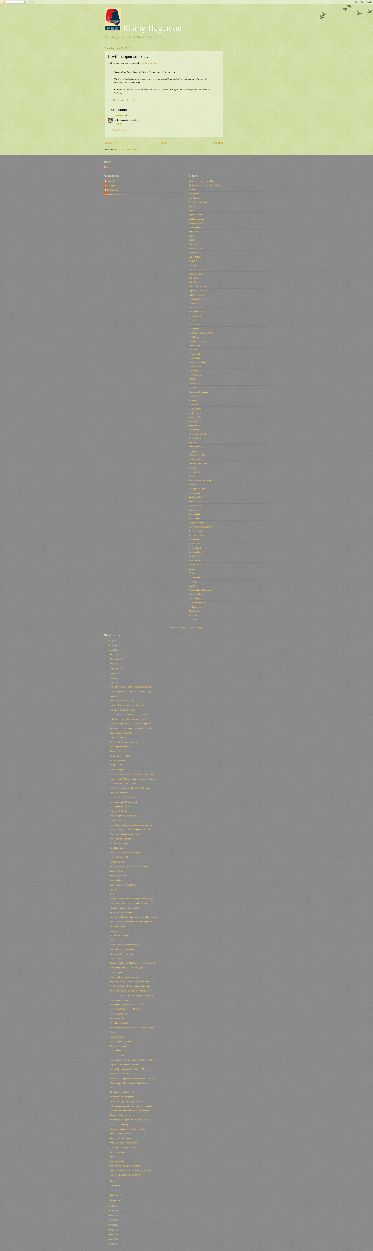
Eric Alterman (195, 307)
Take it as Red (195, 560)
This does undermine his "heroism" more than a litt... (132, 774)
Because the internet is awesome (124, 741)
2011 (110, 1210)
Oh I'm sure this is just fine (121, 953)
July (112, 677)
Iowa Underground (197, 362)
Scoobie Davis (195, 518)
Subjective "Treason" (119, 792)
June (112, 682)
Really (112, 893)
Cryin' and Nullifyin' (118, 810)
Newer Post (111, 143)
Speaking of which (118, 751)
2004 (110, 1243)
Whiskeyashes (195, 611)
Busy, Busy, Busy (196, 248)
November (114, 658)
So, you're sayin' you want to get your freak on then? (132, 728)
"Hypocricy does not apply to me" (124, 907)
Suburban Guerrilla (197, 551)
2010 (110, 1215)
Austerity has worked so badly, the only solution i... (132, 1170)
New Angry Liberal (197, 433)
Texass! (113, 1087)
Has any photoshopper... (120, 746)
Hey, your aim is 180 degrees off (124, 801)
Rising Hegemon (151, 27)
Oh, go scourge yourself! (120, 732)
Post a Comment (119, 130)
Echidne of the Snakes (198, 298)
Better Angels (195, 227)
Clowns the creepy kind (120, 755)
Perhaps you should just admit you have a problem (131, 921)
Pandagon (193, 476)
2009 (110, 1220)
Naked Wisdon (195, 425)
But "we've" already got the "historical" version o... (132, 787)
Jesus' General (195, 374)
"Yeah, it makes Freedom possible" (125, 944)
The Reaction (194, 492)
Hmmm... (114, 939)
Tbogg (191, 573)
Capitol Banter (195, 261)
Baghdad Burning (196, 218)
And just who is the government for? (125, 1165)
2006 (110, 1234)
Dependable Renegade (198, 290)
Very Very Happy (196, 594)
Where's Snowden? (118, 820)
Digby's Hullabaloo (197, 294)
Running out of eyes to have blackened (126, 1004)
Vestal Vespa (194, 598)
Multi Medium (195, 421)
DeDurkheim (112, 190)
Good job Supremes (118, 769)
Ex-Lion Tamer (195, 315)
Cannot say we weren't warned (123, 783)
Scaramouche (194, 513)
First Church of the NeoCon (201, 332)
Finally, (113, 1156)
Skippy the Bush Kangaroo (200, 526)
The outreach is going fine (121, 999)
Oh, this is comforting (119, 1124)
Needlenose (194, 429)
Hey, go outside (116, 1036)
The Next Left (195, 438)
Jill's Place (193, 379)
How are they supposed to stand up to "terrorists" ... (132, 1110)
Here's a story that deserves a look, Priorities (129, 903)
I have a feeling (116, 737)
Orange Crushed (117, 861)
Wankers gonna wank (119, 1013)
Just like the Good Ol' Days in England (126, 967)
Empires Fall (194, 303)
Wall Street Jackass (197, 602)
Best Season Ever (117, 1018)
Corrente (192, 265)
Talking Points (195, 564)
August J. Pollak (196, 214)
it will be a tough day (149, 62)
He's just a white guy (119, 843)
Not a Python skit (117, 1161)
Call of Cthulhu (195, 256)
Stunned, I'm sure (117, 870)
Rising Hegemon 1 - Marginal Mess (204, 185)
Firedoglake (194, 328)
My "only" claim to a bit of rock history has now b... (132, 995)
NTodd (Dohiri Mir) (197, 454)
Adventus (193, 189)
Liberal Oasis (194, 395)
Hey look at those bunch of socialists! (126, 1064)
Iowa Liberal (194, 353)
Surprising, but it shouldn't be (122, 1091)
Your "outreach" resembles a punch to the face (130, 714)
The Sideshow (195, 577)
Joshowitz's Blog (196, 383)
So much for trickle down (120, 1138)
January (113, 1199)
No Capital (193, 450)
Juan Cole (193, 387)
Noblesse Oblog (196, 446)
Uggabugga (193, 585)
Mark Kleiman (195, 408)
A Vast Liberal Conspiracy (200, 589)
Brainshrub (193, 244)
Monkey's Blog (195, 416)
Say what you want (118, 1045)
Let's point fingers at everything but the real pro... (131, 829)
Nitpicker (193, 442)
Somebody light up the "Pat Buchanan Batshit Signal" (133, 962)
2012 (110, 1205)
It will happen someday (120, 1073)
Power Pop (193, 484)
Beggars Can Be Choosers (200, 222)
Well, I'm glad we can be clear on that (126, 1041)
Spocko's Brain (195, 530)
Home (164, 143)
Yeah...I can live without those (123, 884)
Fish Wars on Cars (197, 341)
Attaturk (110, 181)
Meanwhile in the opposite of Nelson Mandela (130, 1068)
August (113, 673)
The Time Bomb (117, 1055)
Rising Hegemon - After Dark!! (202, 180)
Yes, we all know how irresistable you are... (128, 705)
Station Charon (195, 539)
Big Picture (193, 231)
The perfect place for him (120, 838)
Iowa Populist (194, 357)
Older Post (216, 143)
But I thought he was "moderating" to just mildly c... (132, 691)
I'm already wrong (117, 926)
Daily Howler (194, 277)
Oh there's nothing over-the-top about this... (128, 1128)
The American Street (198, 202)
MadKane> (193, 400)
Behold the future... (118, 847)
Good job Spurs (116, 972)
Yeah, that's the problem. (120, 857)
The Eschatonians (196, 311)
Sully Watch (194, 556)
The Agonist (194, 193)
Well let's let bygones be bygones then (126, 1101)
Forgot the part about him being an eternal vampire (131, 981)
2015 (110, 640)
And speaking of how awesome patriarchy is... (130, 1082)
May (112, 1180)
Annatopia (193, 206)
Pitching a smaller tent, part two (123, 1142)
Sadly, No (193, 509)
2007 (110, 1229)
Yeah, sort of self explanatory (122, 700)
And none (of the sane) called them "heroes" (129, 866)
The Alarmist (194, 197)
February (114, 1195)
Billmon (192, 235)
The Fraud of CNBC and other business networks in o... (134, 778)
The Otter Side (195, 471)
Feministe (193, 320)
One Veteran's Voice (198, 463)
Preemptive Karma (197, 488)
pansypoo (119, 115)
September (115, 668)
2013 (110, 650)
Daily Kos (193, 282)
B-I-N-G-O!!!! (116, 764)
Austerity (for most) (118, 875)
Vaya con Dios (116, 880)
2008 (110, 1224)
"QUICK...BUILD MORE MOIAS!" (126, 1174)
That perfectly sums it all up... (123, 709)
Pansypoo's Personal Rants (200, 480)
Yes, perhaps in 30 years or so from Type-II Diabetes (132, 1027)
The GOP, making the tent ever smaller (126, 1147)
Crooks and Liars (196, 273)
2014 (110, 645)
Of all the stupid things (119, 935)
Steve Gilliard (195, 547)
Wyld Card (193, 615)
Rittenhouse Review (197, 501)
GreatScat (193, 349)
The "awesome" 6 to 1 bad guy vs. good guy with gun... (133, 1059)
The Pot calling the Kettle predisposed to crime (130, 985)
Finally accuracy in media (121, 1133)
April (112, 1185)
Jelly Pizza (193, 370)
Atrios (191, 210)
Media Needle (195, 412)
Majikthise (193, 404)
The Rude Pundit (196, 505)
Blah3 (191, 239)
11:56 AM (119, 123)
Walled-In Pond (195, 606)
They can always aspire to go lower (125, 976)
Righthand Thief (196, 497)
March (113, 1190)
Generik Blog (194, 345)
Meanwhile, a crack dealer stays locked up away (131, 824)
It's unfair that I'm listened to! (122, 912)
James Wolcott (195, 366)
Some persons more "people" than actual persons (131, 686)
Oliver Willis (194, 459)
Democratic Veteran (197, 286)
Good (112, 1032)
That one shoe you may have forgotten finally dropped (132, 898)
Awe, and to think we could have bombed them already (133, 916)
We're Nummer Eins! (119, 1022)
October (114, 663)
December (115, 654)
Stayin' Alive (194, 543)
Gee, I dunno (115, 1050)
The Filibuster (195, 324)
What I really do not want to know (124, 833)
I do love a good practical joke (123, 797)
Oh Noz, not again (117, 1151)
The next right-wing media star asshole (126, 815)
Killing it (113, 889)
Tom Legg (193, 581)
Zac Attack (193, 619)
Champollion (112, 185)
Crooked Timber (196, 269)
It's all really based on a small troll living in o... (130, 990)
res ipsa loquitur (114, 194)
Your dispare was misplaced (122, 1096)
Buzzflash (193, 252)
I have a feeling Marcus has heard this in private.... (132, 723)
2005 (110, 1239)
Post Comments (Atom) (127, 149)
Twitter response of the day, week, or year (128, 718)
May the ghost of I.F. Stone (121, 806)
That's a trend (115, 958)
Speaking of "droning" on (120, 1114)
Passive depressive (118, 760)
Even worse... (115, 930)
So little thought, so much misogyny (125, 852)
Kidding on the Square (198, 391)
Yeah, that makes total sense (122, 949)
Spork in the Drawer (197, 535)
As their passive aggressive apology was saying (130, 1119)
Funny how (114, 695)
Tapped (192, 568)
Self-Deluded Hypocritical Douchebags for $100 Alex (133, 1078)
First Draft (193, 336)
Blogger (200, 627)
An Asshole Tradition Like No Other (125, 1009)
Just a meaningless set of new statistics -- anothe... (132, 1105)
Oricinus (192, 467)
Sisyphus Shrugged (197, 522)
